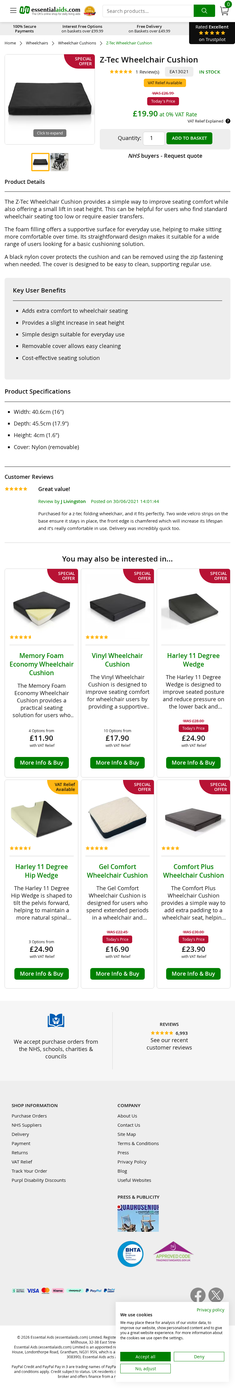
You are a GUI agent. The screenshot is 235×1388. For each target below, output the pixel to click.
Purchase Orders (29, 1116)
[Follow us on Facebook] (199, 1301)
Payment (21, 1143)
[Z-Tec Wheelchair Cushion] (40, 162)
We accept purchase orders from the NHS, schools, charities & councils (56, 1049)
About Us (127, 1116)
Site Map (127, 1134)
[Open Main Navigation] (13, 11)
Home (10, 43)
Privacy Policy (132, 1162)
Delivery (20, 1134)
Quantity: (129, 138)
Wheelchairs (37, 43)
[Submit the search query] (204, 11)
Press (123, 1152)
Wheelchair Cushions (77, 43)
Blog (122, 1171)
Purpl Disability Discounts (39, 1180)
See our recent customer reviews (169, 1043)
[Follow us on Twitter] (216, 1301)
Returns (20, 1152)
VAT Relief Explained (205, 121)
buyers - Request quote (165, 155)
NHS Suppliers (27, 1125)
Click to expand (50, 132)
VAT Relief (22, 1162)
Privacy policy (210, 1310)
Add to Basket (189, 138)
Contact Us (129, 1125)
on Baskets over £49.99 (149, 29)
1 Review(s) (147, 72)
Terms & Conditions (138, 1143)
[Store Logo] (49, 11)
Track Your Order (29, 1171)
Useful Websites (134, 1180)
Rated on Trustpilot (212, 33)
